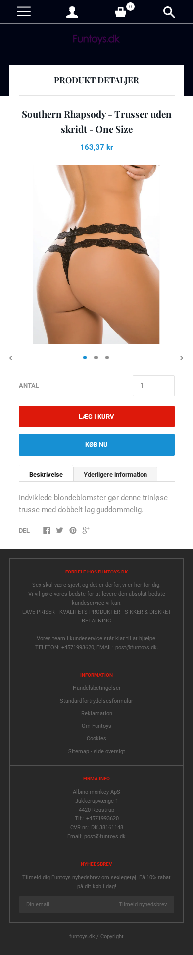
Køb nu (96, 444)
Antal (29, 385)
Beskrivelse (46, 474)
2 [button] (96, 358)
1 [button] (85, 358)
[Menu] (24, 11)
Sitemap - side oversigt (96, 751)
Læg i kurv (96, 416)
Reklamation (96, 713)
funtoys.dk (82, 936)
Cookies (96, 738)
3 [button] (107, 358)
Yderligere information (115, 474)
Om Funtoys (96, 726)
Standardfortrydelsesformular (96, 701)
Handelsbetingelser (97, 688)
